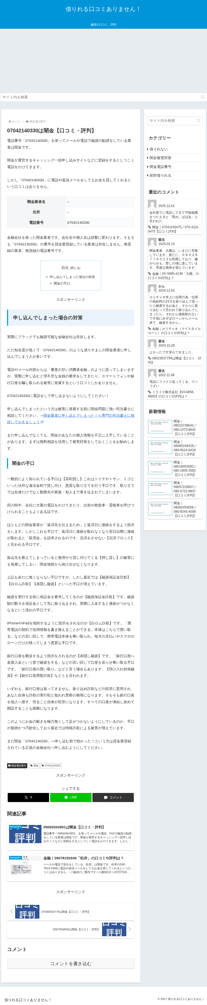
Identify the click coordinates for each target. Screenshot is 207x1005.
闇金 (36, 765)
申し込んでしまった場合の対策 (72, 277)
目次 (65, 268)
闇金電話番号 (19, 765)
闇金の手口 (62, 283)
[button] (202, 97)
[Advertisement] (103, 60)
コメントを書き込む (71, 963)
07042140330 (52, 765)
